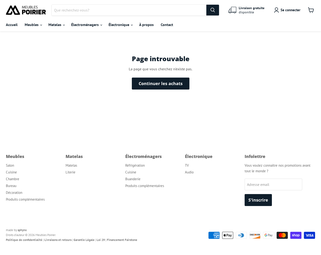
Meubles (32, 24)
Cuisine (11, 172)
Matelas (55, 24)
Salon (10, 165)
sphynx (22, 230)
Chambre (12, 179)
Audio (189, 172)
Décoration (14, 192)
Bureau (11, 186)
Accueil (12, 24)
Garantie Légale (84, 240)
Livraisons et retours (57, 240)
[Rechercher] (212, 10)
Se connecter (290, 10)
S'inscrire (258, 200)
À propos (146, 24)
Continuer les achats (161, 83)
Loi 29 (101, 240)
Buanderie (133, 179)
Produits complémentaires (25, 199)
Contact (167, 24)
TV (187, 165)
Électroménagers (85, 24)
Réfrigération (135, 165)
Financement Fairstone (122, 240)
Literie (70, 172)
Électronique (119, 24)
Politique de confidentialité (24, 240)
